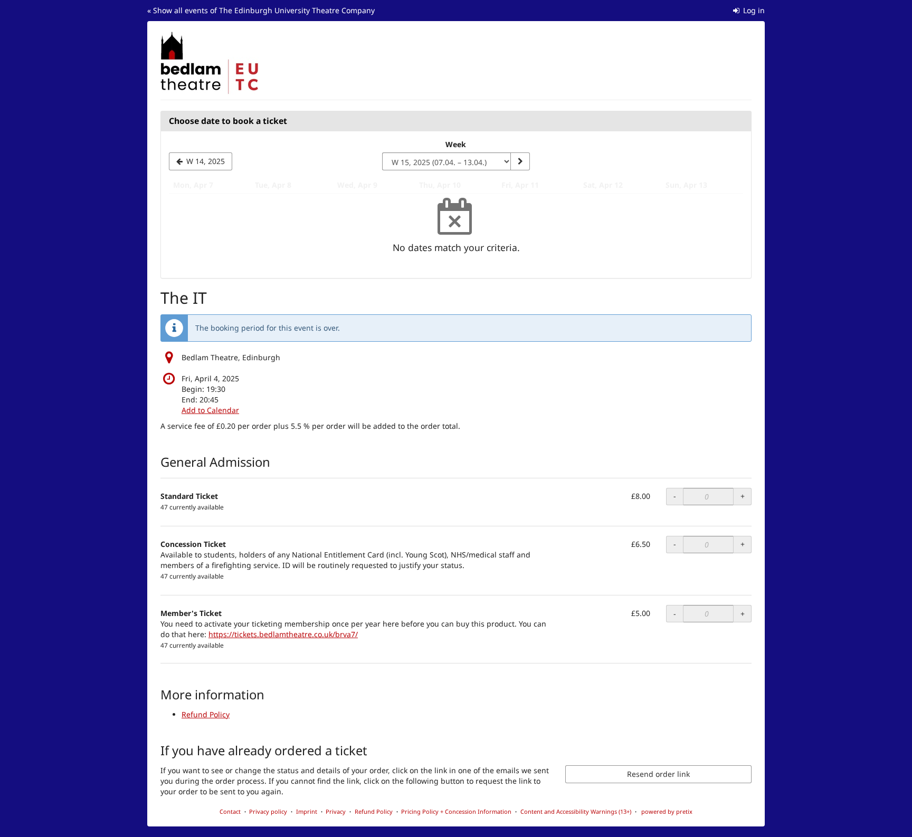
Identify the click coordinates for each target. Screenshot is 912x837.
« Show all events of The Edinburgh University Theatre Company (261, 10)
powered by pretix (666, 811)
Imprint (306, 811)
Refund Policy (206, 714)
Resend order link (658, 774)
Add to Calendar (210, 410)
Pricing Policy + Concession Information (456, 811)
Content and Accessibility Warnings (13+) (575, 811)
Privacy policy (268, 811)
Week (455, 144)
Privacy (336, 811)
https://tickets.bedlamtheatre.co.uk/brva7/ (283, 634)
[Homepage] (209, 63)
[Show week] (519, 161)
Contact (230, 811)
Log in (753, 10)
